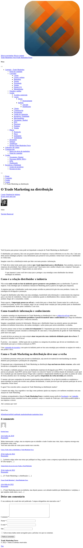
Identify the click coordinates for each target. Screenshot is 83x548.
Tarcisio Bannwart (7, 214)
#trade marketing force (35, 414)
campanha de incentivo (12, 347)
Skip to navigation (7, 56)
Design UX (18, 87)
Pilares (12, 130)
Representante (27, 101)
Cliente (16, 108)
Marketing (17, 79)
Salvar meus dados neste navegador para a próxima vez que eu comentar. (28, 533)
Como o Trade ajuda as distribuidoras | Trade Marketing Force (17, 449)
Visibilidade (18, 138)
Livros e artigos (19, 77)
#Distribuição (5, 414)
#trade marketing (22, 414)
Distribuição (26, 107)
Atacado (25, 105)
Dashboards (14, 163)
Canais (16, 75)
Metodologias (18, 89)
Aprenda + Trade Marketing (14, 70)
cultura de (63, 315)
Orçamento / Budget (21, 120)
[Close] (2, 66)
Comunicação (18, 110)
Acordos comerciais (20, 95)
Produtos (17, 126)
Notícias (12, 142)
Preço (16, 134)
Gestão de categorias (21, 114)
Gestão (12, 93)
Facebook (64, 396)
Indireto (20, 103)
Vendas (16, 85)
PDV (15, 122)
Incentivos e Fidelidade (13, 165)
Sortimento (17, 136)
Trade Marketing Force (24, 57)
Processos (17, 124)
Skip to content (19, 56)
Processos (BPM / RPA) (18, 159)
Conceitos (13, 73)
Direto (20, 99)
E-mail (4, 525)
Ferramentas (18, 112)
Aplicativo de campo (12, 147)
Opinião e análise (15, 91)
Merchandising (19, 118)
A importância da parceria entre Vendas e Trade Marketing (16, 466)
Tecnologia (17, 83)
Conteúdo (8, 178)
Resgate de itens (15, 169)
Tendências (13, 143)
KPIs (11, 161)
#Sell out (13, 414)
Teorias (16, 81)
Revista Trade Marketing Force (20, 145)
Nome (3, 521)
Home (7, 176)
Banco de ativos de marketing (20, 151)
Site (2, 529)
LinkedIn (75, 396)
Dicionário (13, 140)
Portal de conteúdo (16, 71)
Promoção (17, 132)
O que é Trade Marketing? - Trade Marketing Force (14, 480)
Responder (4, 438)
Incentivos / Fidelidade (21, 116)
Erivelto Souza (5, 431)
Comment (5, 517)
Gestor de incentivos (16, 167)
